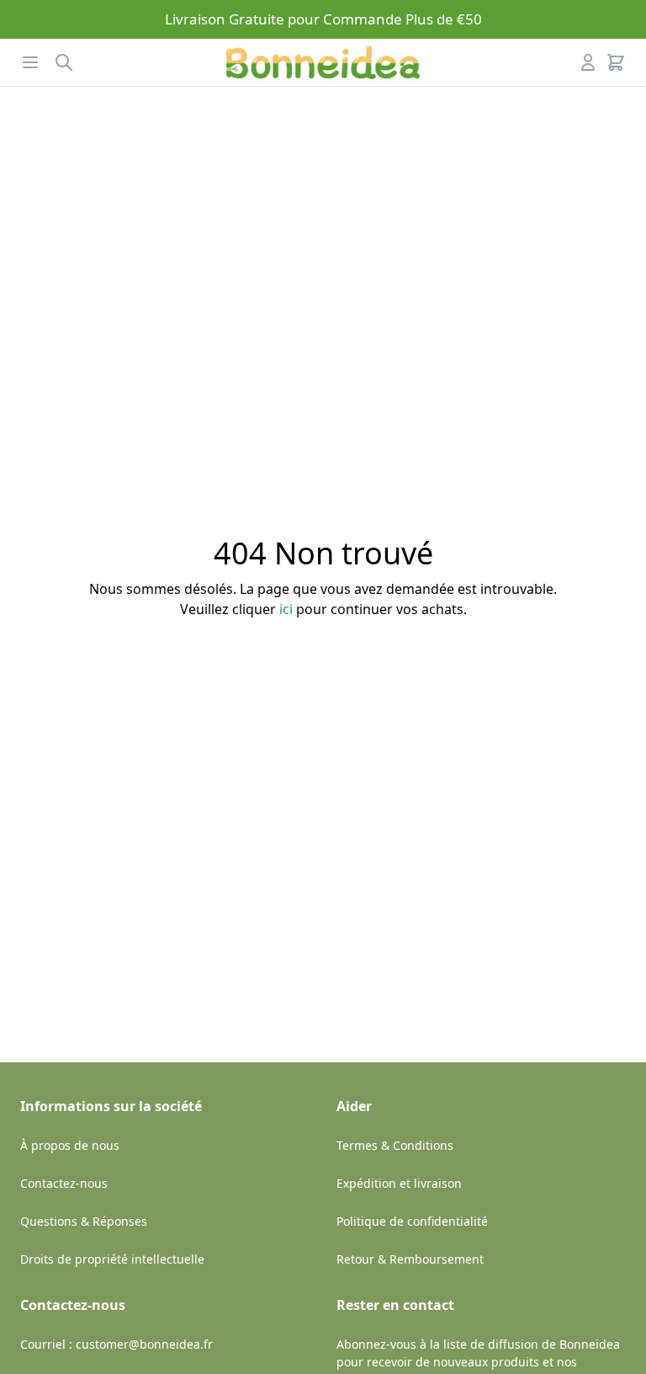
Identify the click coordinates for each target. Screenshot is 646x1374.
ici (286, 609)
